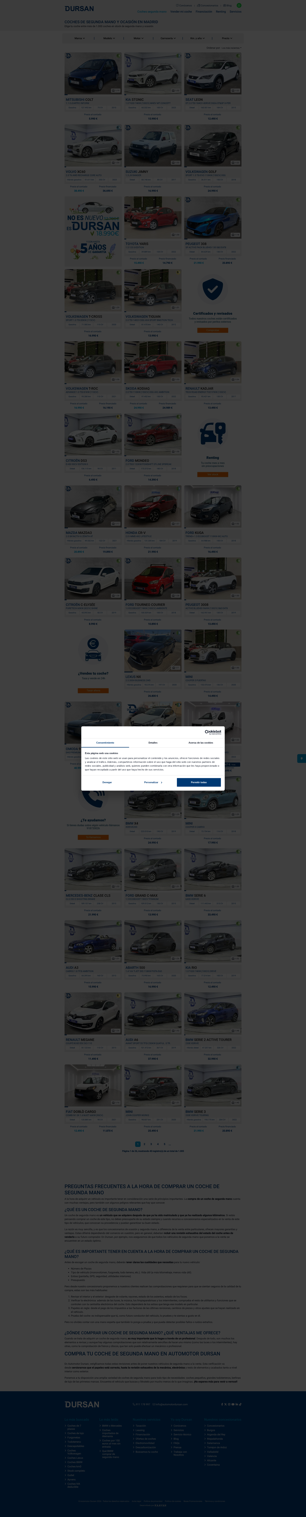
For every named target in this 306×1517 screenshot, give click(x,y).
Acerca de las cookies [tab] (201, 742)
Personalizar (151, 782)
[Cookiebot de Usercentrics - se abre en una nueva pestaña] (207, 732)
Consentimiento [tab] (105, 742)
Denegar (107, 782)
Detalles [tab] (153, 742)
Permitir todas (199, 782)
